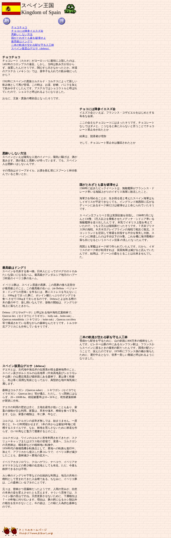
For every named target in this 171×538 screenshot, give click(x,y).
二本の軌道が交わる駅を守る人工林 (32, 45)
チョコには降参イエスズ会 (27, 30)
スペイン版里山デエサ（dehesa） (30, 48)
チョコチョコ (19, 27)
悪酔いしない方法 (22, 34)
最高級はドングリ (22, 41)
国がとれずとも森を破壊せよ (28, 37)
